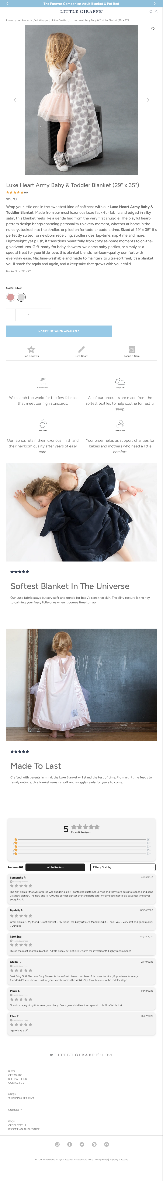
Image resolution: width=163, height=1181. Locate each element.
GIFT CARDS (15, 1075)
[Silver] (21, 297)
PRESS (12, 1094)
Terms (90, 1159)
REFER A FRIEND (17, 1079)
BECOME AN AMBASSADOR (24, 1129)
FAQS (11, 1121)
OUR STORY (15, 1109)
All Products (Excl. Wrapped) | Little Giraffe (42, 20)
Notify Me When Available (58, 331)
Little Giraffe (49, 1159)
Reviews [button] (15, 867)
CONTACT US (16, 1082)
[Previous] (17, 100)
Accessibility (80, 1159)
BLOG (11, 1071)
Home (9, 20)
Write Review (55, 867)
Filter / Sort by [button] (102, 867)
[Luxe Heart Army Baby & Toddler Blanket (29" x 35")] (81, 100)
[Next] (146, 100)
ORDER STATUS (17, 1125)
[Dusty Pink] (10, 297)
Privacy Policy (101, 1159)
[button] (155, 3)
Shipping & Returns (119, 1159)
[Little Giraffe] (81, 11)
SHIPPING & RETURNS (21, 1098)
